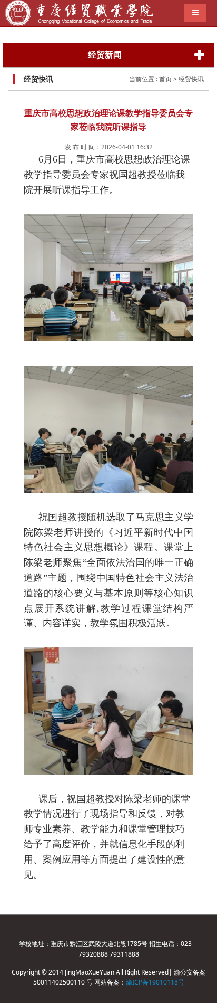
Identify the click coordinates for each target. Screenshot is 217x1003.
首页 (165, 78)
